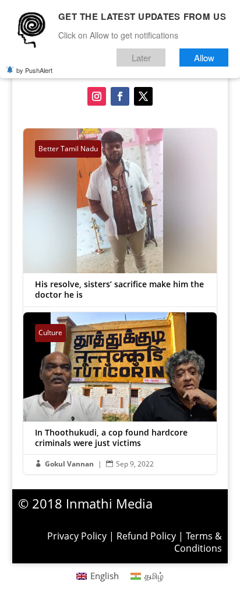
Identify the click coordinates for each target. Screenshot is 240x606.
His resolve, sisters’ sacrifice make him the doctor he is (120, 227)
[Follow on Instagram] (96, 96)
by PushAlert (34, 70)
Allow (204, 57)
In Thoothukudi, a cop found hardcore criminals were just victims (120, 392)
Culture (50, 332)
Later (141, 57)
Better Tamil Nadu (68, 149)
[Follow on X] (143, 96)
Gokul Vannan (69, 464)
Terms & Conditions (198, 542)
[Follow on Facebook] (120, 96)
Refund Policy (146, 536)
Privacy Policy (77, 536)
